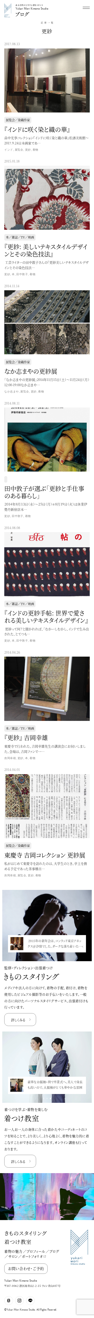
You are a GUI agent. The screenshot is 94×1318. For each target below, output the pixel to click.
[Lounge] (9, 1300)
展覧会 (19, 149)
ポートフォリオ (32, 1256)
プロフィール (36, 1251)
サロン (13, 1256)
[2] (50, 956)
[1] (47, 956)
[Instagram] (19, 1300)
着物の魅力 (13, 1251)
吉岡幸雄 (10, 758)
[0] (43, 956)
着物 (35, 149)
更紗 (28, 149)
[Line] (30, 1300)
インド (8, 149)
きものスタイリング (25, 1233)
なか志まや (11, 391)
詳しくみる (18, 1019)
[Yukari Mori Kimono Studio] (7, 4)
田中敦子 (22, 274)
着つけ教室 (17, 1241)
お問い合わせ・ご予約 (26, 1268)
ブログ (54, 1251)
